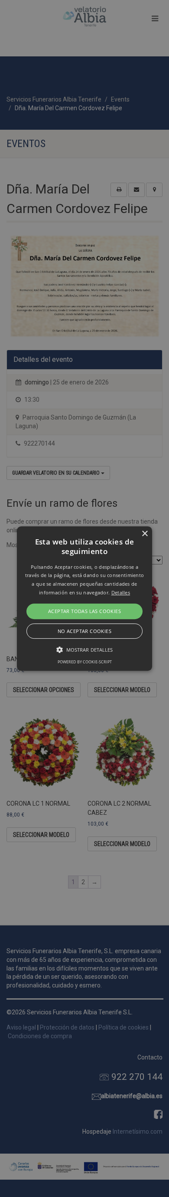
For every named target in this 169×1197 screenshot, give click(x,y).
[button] (84, 598)
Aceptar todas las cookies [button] (84, 611)
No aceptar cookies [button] (84, 631)
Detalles (120, 592)
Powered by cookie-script (85, 662)
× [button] (144, 534)
